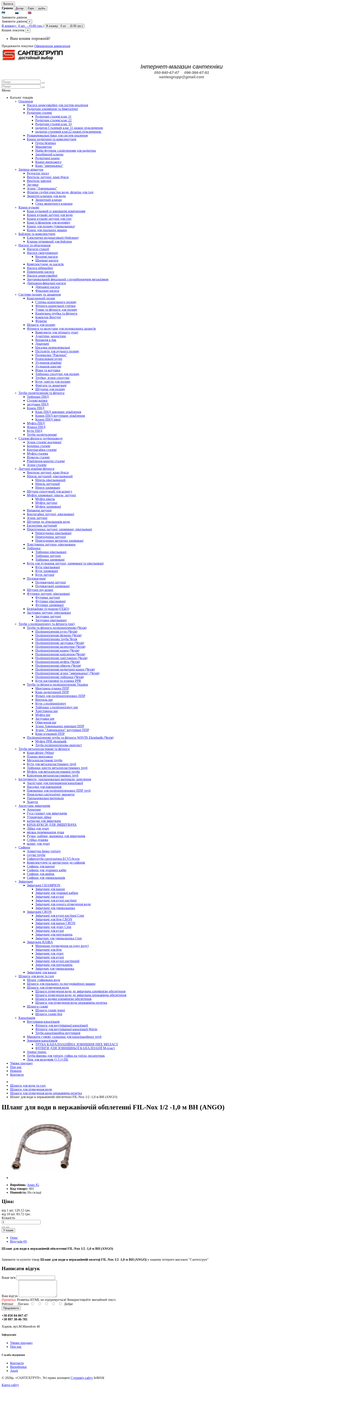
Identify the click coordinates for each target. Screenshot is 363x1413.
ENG (35, 13)
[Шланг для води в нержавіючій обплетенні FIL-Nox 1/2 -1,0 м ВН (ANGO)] (41, 1177)
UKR (9, 13)
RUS (23, 13)
